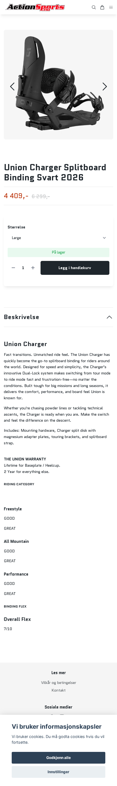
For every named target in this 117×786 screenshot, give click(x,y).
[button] (104, 86)
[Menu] (111, 7)
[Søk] (94, 7)
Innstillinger (58, 772)
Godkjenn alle (58, 757)
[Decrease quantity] (13, 268)
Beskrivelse (21, 317)
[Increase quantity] (32, 268)
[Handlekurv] (102, 7)
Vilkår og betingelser (58, 682)
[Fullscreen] (58, 84)
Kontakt (58, 690)
